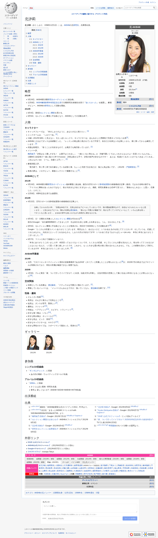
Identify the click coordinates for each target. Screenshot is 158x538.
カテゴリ (29, 493)
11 (108, 287)
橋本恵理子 (108, 468)
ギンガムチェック (37, 371)
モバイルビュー (71, 533)
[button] (119, 7)
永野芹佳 (137, 465)
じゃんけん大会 (135, 106)
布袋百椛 (134, 468)
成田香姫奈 (96, 471)
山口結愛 (114, 471)
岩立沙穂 (42, 465)
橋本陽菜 (146, 465)
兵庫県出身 (57, 493)
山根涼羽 (82, 468)
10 (31, 275)
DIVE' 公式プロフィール (108, 416)
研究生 (76, 25)
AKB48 (136, 27)
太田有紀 (90, 468)
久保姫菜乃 (78, 471)
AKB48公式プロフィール (38, 445)
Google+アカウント (36, 448)
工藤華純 (68, 471)
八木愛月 (105, 471)
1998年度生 (89, 493)
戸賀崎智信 (130, 167)
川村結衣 (141, 471)
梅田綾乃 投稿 (38, 416)
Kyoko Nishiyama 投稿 (107, 410)
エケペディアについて (49, 533)
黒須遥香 (48, 468)
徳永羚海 (129, 465)
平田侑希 (126, 468)
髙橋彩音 (121, 465)
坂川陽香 (104, 465)
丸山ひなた (64, 474)
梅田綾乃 (31, 154)
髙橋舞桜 (78, 474)
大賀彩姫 (47, 474)
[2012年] (33, 342)
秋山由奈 (52, 471)
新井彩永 (60, 471)
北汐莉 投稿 (37, 426)
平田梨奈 (112, 426)
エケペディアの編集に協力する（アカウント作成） (89, 14)
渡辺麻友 (73, 210)
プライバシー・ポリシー (32, 533)
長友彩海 (57, 468)
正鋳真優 (142, 468)
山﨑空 (44, 471)
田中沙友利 (88, 474)
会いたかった (91, 102)
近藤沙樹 (55, 474)
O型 (97, 493)
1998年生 (79, 493)
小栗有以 (59, 465)
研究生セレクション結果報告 (44, 429)
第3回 (119, 109)
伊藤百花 (122, 471)
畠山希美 (117, 468)
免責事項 (61, 533)
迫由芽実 (87, 471)
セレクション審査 (47, 113)
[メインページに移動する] (11, 10)
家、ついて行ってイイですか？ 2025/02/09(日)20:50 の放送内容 (124, 419)
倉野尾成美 (78, 465)
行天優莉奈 (68, 465)
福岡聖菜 (50, 465)
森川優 (104, 474)
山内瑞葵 (74, 468)
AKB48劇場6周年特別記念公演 (48, 102)
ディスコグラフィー (90, 480)
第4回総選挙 (104, 184)
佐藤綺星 (99, 468)
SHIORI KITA (33, 452)
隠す (151, 99)
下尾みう (112, 465)
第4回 (119, 102)
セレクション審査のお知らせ (44, 419)
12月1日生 (68, 493)
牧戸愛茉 (97, 474)
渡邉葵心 (112, 474)
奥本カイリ (132, 471)
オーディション (59, 99)
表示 (151, 477)
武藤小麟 (65, 468)
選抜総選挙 (135, 99)
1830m (32, 383)
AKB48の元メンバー (42, 493)
